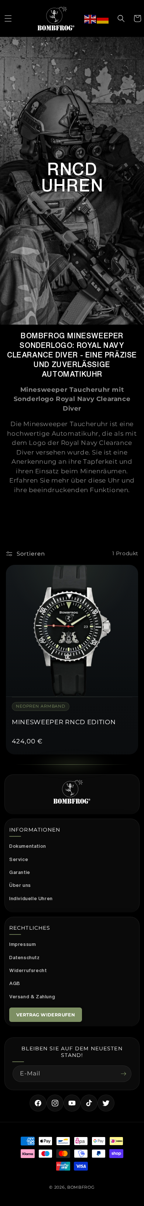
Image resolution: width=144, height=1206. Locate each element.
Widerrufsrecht (28, 970)
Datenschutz (24, 957)
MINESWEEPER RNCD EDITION (64, 722)
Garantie (19, 872)
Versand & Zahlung (32, 996)
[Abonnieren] (123, 1073)
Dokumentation (27, 846)
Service (18, 859)
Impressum (22, 944)
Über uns (20, 885)
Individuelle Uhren (31, 898)
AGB (14, 983)
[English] (90, 18)
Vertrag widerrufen (45, 1014)
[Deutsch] (103, 18)
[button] (8, 18)
